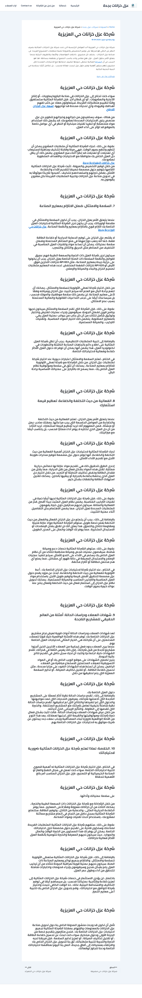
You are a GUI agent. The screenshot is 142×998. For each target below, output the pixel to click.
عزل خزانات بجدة (116, 5)
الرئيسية (75, 5)
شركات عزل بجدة (90, 27)
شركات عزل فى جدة (106, 77)
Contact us (26, 5)
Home (112, 27)
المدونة (103, 27)
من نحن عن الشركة (45, 5)
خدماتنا (62, 5)
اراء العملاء (11, 5)
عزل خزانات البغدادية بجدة (99, 162)
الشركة (98, 62)
